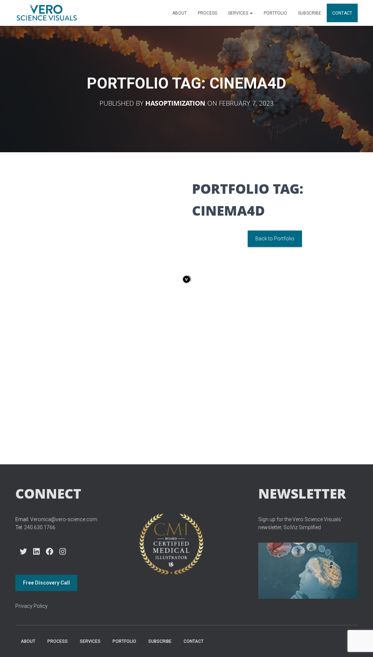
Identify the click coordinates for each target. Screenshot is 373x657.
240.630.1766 (39, 527)
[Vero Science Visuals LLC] (46, 13)
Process (207, 13)
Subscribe (309, 13)
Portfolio (275, 13)
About (179, 13)
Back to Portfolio (274, 238)
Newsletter (302, 493)
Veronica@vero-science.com (63, 519)
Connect (48, 493)
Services (238, 13)
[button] (251, 13)
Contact (342, 13)
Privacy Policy (31, 606)
